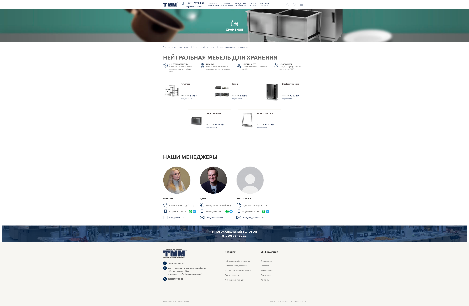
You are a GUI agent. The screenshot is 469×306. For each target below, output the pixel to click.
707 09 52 (195, 4)
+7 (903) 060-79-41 (214, 211)
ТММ (170, 4)
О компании (266, 261)
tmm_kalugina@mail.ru (253, 217)
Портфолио (266, 275)
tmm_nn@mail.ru (177, 217)
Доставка (265, 265)
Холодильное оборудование (240, 4)
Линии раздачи (253, 4)
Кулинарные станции (264, 4)
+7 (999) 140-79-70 (177, 211)
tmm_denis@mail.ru (215, 217)
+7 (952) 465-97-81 (250, 211)
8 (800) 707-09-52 (175, 279)
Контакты (265, 280)
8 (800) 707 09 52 (177, 205)
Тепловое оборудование (227, 4)
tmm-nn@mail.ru (176, 263)
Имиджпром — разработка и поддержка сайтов (288, 301)
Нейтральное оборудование (213, 4)
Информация (266, 270)
